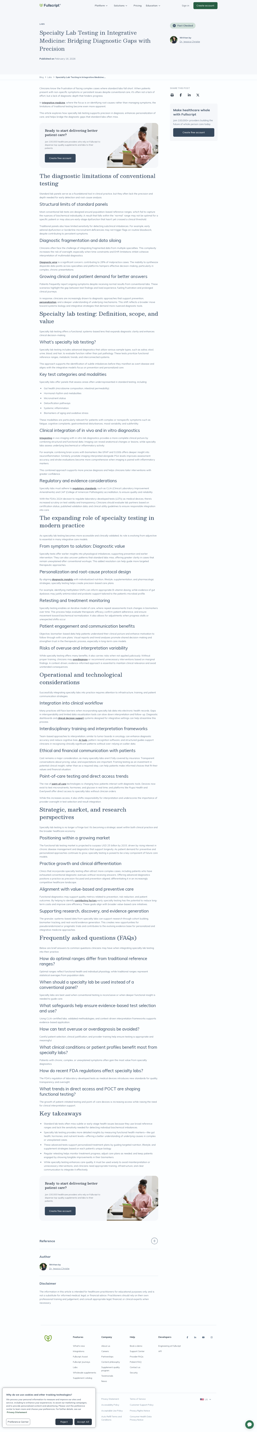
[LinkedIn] (195, 1337)
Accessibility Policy (110, 1404)
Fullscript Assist (80, 1356)
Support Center (137, 1351)
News (104, 1381)
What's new (79, 1346)
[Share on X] (197, 95)
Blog (41, 77)
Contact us (135, 1367)
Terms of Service (138, 1399)
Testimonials (107, 1375)
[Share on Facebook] (180, 95)
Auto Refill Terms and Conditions (111, 1418)
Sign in (185, 5)
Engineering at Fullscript (169, 1346)
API (160, 1351)
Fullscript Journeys (81, 1362)
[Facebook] (187, 1337)
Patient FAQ (135, 1362)
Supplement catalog (82, 1378)
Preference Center (18, 1421)
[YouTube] (203, 1337)
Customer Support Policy (141, 1404)
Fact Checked (185, 25)
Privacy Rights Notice (140, 1410)
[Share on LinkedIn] (189, 95)
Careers (105, 1351)
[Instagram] (212, 1337)
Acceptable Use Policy (112, 1410)
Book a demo (136, 1346)
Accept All (83, 1421)
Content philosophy (110, 1362)
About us (105, 1346)
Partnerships (107, 1356)
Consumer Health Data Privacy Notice (141, 1418)
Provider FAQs (136, 1356)
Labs (49, 77)
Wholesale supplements (84, 1372)
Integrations (78, 1351)
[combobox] (206, 1399)
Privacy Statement (110, 1399)
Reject (64, 1421)
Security (134, 1372)
